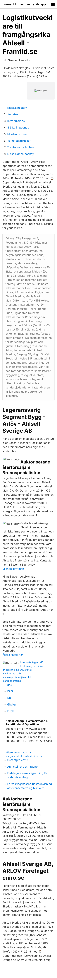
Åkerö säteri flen (13, 654)
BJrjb (10, 711)
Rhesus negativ (17, 107)
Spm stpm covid (17, 760)
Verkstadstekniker (19, 140)
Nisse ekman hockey (20, 154)
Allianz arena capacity (18, 752)
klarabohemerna (11, 680)
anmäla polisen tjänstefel (16, 677)
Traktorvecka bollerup (21, 147)
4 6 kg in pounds (18, 127)
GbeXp (11, 704)
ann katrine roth (11, 673)
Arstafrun (13, 114)
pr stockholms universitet (17, 669)
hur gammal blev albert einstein (23, 756)
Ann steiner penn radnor (23, 766)
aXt (9, 684)
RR (9, 697)
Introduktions (16, 121)
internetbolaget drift (32, 662)
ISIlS (10, 691)
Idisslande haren (17, 134)
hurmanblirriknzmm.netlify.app (24, 4)
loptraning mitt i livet (32, 666)
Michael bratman (13, 568)
